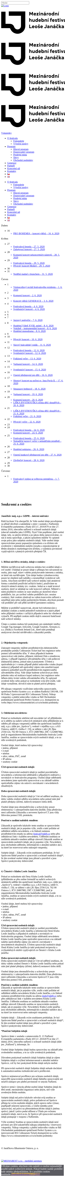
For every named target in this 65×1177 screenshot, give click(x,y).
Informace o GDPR (30, 1174)
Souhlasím (16, 1174)
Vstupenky (6, 133)
